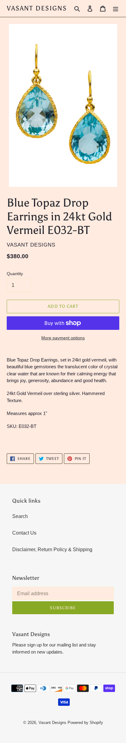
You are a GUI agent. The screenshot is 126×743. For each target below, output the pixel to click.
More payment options (63, 337)
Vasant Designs (37, 8)
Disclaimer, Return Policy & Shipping (52, 549)
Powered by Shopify (85, 722)
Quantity (15, 273)
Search (20, 516)
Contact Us (24, 533)
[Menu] (115, 8)
